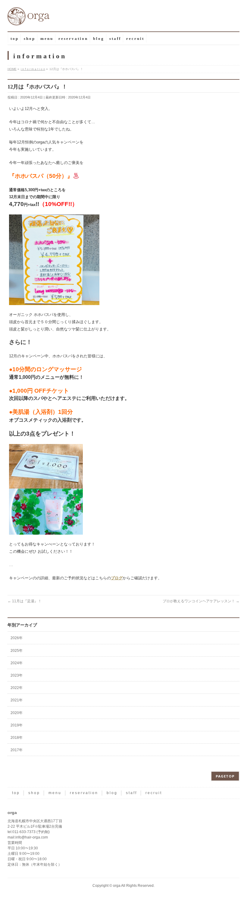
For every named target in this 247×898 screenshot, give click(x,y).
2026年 (17, 638)
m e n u (54, 793)
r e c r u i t (153, 793)
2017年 (17, 750)
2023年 (17, 675)
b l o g (112, 793)
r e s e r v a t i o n (83, 793)
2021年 (17, 700)
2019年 (17, 725)
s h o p (33, 793)
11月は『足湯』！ (25, 601)
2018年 (17, 737)
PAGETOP (225, 776)
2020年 (17, 713)
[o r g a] (29, 18)
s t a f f (131, 793)
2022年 (17, 688)
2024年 (17, 663)
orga (116, 886)
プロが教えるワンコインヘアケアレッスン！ (201, 601)
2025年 (17, 651)
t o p (15, 793)
